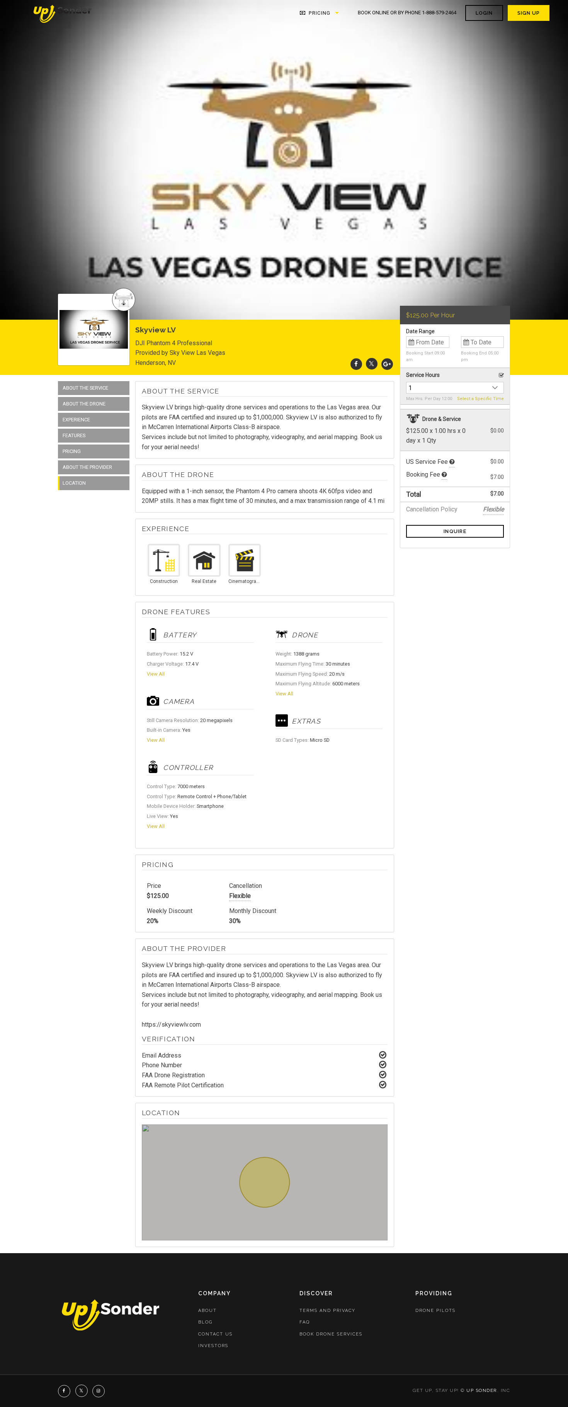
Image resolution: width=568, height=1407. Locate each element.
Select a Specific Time (480, 398)
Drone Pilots (435, 1310)
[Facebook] (356, 364)
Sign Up (528, 13)
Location (74, 483)
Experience (76, 419)
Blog (205, 1322)
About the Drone (84, 404)
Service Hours (423, 375)
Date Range (420, 331)
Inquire (455, 531)
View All (156, 674)
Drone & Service (441, 419)
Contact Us (215, 1334)
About (207, 1310)
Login (484, 13)
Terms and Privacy (327, 1310)
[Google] (387, 364)
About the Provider (87, 467)
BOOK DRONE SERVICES (330, 1334)
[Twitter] (372, 364)
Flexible (240, 895)
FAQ (304, 1322)
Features (74, 435)
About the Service (85, 388)
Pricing (318, 13)
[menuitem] (63, 13)
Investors (213, 1345)
